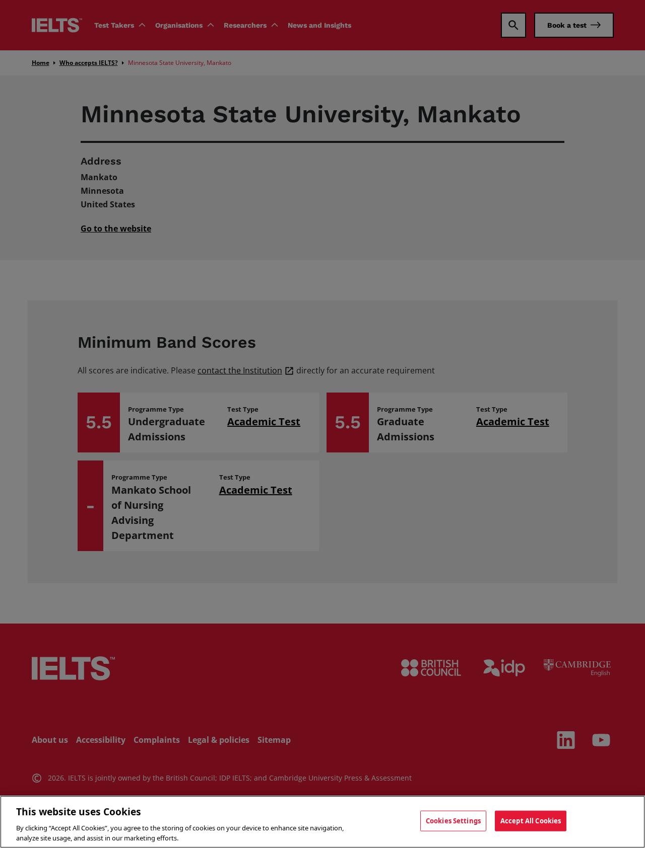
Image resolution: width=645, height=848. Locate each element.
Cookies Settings (453, 820)
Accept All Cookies (530, 820)
